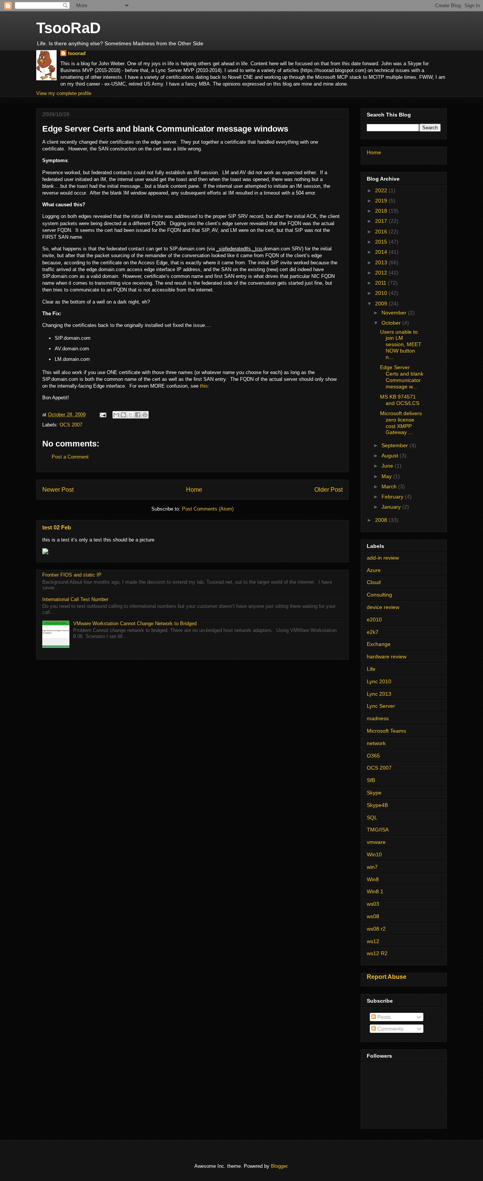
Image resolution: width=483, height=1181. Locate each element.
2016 (382, 232)
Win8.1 (375, 891)
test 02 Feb (56, 527)
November (394, 313)
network (376, 743)
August (390, 455)
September (395, 445)
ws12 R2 (377, 953)
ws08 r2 (376, 929)
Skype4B (377, 805)
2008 (382, 520)
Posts (383, 1017)
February (393, 497)
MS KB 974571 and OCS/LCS (399, 400)
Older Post (328, 489)
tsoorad (77, 53)
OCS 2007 (71, 425)
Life (371, 669)
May (387, 476)
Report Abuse (386, 976)
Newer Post (58, 489)
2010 (382, 293)
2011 (381, 283)
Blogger (279, 1166)
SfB (371, 780)
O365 (373, 756)
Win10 (374, 854)
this (204, 386)
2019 (382, 201)
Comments (389, 1029)
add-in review (383, 558)
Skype (374, 793)
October (391, 323)
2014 (382, 252)
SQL (372, 817)
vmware (376, 842)
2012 (382, 273)
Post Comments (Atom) (208, 509)
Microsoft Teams (386, 731)
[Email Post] (102, 414)
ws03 (373, 904)
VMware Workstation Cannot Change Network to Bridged (135, 623)
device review (383, 607)
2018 (382, 211)
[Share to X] (130, 415)
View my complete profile (63, 93)
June (388, 466)
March (389, 486)
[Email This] (116, 415)
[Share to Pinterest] (145, 415)
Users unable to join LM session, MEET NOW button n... (400, 344)
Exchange (379, 644)
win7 (372, 867)
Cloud (374, 582)
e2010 (374, 620)
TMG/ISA (378, 830)
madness (378, 718)
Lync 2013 (379, 694)
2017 (382, 221)
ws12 (373, 941)
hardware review (386, 656)
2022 (382, 190)
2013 (382, 262)
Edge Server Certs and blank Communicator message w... (401, 376)
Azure (374, 570)
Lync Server (381, 706)
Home (194, 489)
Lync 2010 (379, 681)
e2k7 (372, 632)
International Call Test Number (75, 599)
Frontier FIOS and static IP (72, 575)
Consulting (379, 595)
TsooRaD (68, 28)
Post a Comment (70, 457)
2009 (382, 304)
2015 (382, 242)
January (391, 507)
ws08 (373, 916)
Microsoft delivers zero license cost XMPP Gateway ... (401, 422)
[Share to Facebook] (138, 415)
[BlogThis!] (123, 415)
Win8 (373, 879)
